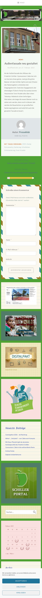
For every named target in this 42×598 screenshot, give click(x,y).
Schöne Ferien (9, 451)
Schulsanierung (9, 150)
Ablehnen (21, 587)
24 (8, 548)
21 (27, 544)
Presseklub (24, 132)
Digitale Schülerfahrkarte (13, 454)
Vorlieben (21, 593)
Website (9, 259)
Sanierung (17, 147)
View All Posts (21, 136)
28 (27, 548)
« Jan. (7, 553)
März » (12, 553)
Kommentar (10, 205)
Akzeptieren (21, 581)
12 (16, 540)
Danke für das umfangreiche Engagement (21, 170)
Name (8, 240)
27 (22, 548)
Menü (22, 3)
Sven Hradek (20, 150)
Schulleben (26, 147)
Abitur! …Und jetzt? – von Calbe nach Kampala (20, 438)
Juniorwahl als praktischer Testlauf (21, 161)
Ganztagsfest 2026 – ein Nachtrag (16, 435)
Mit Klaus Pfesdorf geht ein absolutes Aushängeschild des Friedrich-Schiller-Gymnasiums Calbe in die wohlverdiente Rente (20, 444)
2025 (24, 144)
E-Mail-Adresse (12, 249)
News (21, 59)
